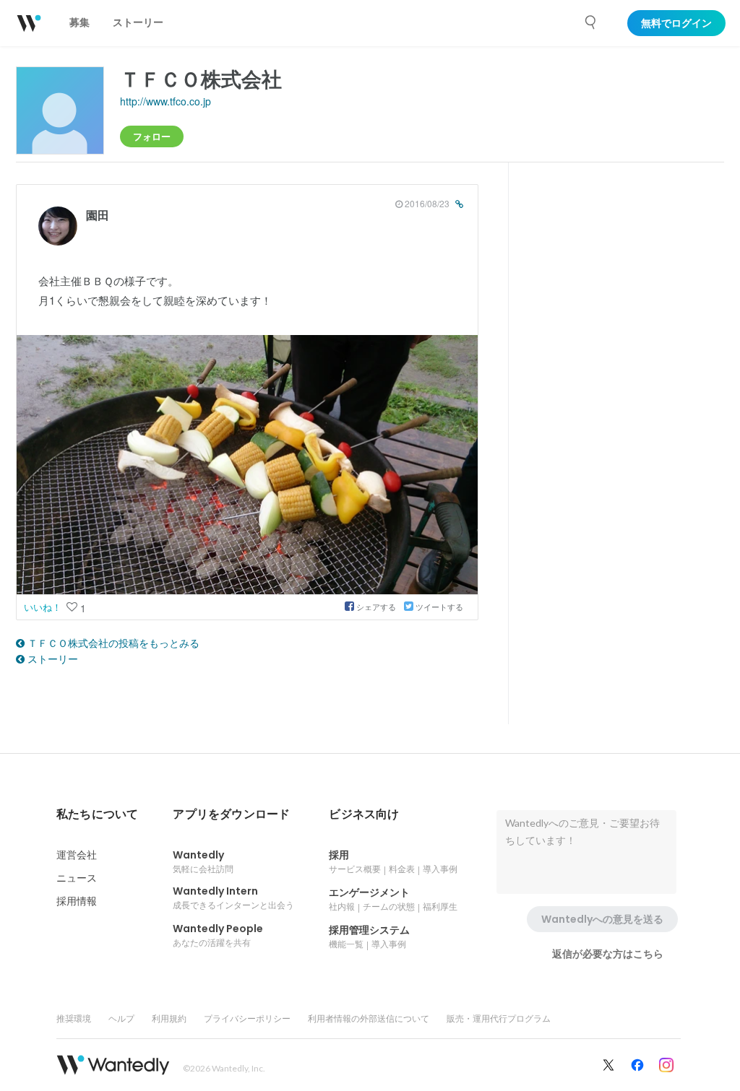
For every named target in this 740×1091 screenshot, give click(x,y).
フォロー (152, 136)
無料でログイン (676, 23)
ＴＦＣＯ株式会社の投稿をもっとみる (112, 642)
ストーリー (51, 658)
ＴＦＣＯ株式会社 (201, 78)
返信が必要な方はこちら (607, 954)
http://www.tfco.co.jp (165, 101)
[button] (97, 814)
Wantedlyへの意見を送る (602, 919)
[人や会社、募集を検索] (591, 22)
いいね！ (44, 607)
